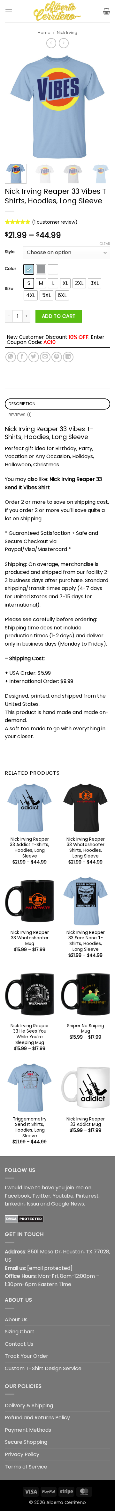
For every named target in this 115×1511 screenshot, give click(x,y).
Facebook (17, 1195)
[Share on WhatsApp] (10, 357)
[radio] (29, 269)
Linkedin (15, 1203)
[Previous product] (64, 43)
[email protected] (50, 1268)
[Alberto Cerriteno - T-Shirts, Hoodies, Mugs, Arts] (57, 11)
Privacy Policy (22, 1454)
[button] (8, 11)
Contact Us (19, 1344)
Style (10, 252)
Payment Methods (28, 1430)
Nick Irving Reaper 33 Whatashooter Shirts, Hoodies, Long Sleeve (85, 848)
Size (9, 288)
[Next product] (51, 43)
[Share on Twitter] (33, 357)
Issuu (33, 1203)
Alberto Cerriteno (66, 1502)
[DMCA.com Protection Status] (24, 1218)
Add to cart (59, 316)
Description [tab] (22, 403)
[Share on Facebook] (22, 357)
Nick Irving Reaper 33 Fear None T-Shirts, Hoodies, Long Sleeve (85, 941)
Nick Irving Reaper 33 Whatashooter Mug (30, 938)
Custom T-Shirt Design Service (43, 1368)
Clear (104, 243)
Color (10, 268)
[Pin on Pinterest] (56, 357)
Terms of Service (26, 1466)
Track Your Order (26, 1356)
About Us (16, 1319)
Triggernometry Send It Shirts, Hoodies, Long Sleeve (30, 1127)
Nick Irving (67, 32)
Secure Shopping (26, 1442)
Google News (67, 1203)
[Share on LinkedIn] (68, 357)
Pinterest (87, 1195)
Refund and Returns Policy (37, 1417)
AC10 (49, 342)
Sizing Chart (19, 1331)
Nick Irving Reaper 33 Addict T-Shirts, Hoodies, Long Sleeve (29, 848)
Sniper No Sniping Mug (85, 1028)
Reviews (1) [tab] (20, 414)
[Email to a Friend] (45, 357)
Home (44, 32)
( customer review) (55, 222)
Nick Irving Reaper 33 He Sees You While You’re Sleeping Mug (30, 1034)
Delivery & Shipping (29, 1405)
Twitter (41, 1195)
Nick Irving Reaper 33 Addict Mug (85, 1121)
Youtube (63, 1195)
